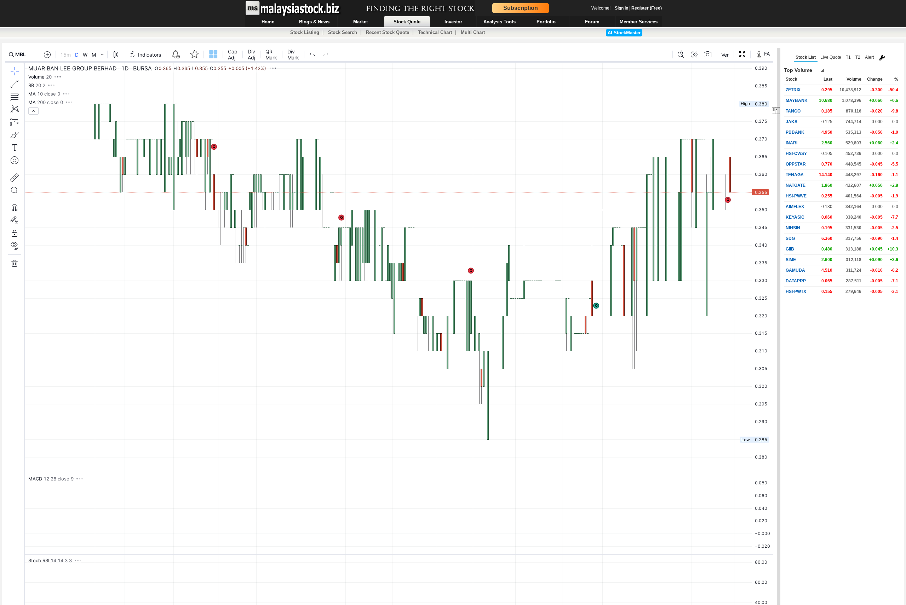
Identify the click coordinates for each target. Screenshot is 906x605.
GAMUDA (795, 270)
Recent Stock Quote (387, 32)
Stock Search (342, 32)
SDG (790, 238)
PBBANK (795, 132)
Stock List (806, 57)
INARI (791, 142)
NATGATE (795, 185)
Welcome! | (626, 8)
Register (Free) (646, 8)
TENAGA (795, 174)
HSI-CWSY (796, 153)
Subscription (520, 8)
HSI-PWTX (796, 291)
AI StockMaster (624, 32)
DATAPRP (796, 280)
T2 (857, 57)
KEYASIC (795, 217)
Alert (869, 57)
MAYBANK (797, 100)
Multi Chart (473, 32)
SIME (791, 259)
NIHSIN (793, 227)
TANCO (793, 111)
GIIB (790, 249)
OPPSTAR (796, 164)
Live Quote (830, 57)
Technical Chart (435, 32)
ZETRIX (793, 89)
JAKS (791, 121)
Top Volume (798, 70)
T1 (848, 57)
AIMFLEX (795, 206)
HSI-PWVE (796, 196)
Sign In (621, 8)
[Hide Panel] (776, 110)
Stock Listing (304, 32)
